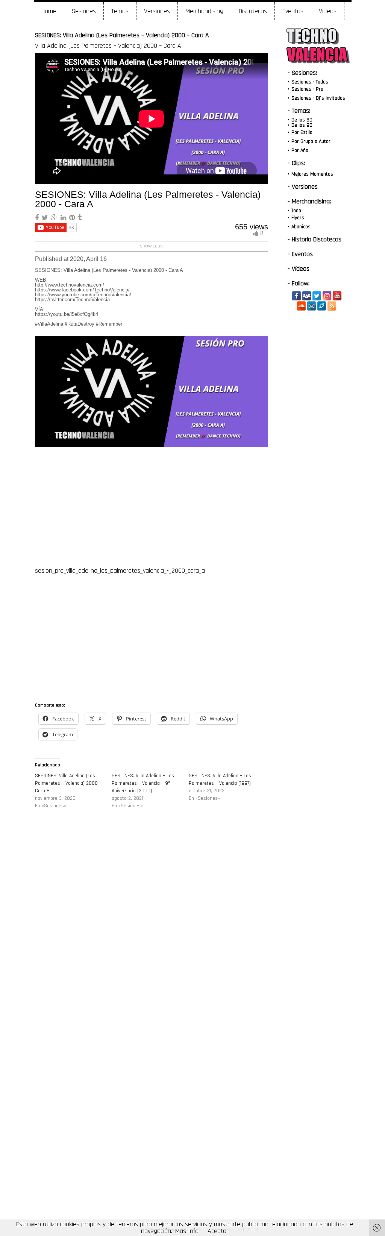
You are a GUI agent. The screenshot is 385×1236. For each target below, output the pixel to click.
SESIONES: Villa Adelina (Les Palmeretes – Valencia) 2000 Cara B (66, 783)
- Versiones (303, 186)
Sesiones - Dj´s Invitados (318, 98)
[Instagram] (327, 295)
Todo (296, 210)
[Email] (311, 306)
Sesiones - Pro (307, 89)
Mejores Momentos (312, 174)
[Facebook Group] (306, 295)
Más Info (187, 1231)
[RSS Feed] (331, 306)
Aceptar (218, 1231)
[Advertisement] (151, 505)
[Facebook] (296, 295)
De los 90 (301, 125)
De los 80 (301, 120)
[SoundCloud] (301, 306)
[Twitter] (316, 295)
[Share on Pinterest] (73, 217)
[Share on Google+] (55, 217)
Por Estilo (301, 132)
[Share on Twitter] (46, 217)
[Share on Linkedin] (64, 217)
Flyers (297, 217)
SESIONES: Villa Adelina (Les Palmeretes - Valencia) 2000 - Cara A (148, 199)
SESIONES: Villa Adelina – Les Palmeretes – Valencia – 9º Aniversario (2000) (143, 783)
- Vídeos (298, 268)
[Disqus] (151, 929)
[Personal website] (321, 306)
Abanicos (301, 226)
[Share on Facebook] (38, 217)
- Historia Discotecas (314, 239)
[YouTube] (337, 295)
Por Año (299, 150)
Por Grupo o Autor (310, 141)
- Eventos (300, 254)
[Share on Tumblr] (80, 217)
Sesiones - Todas (309, 82)
